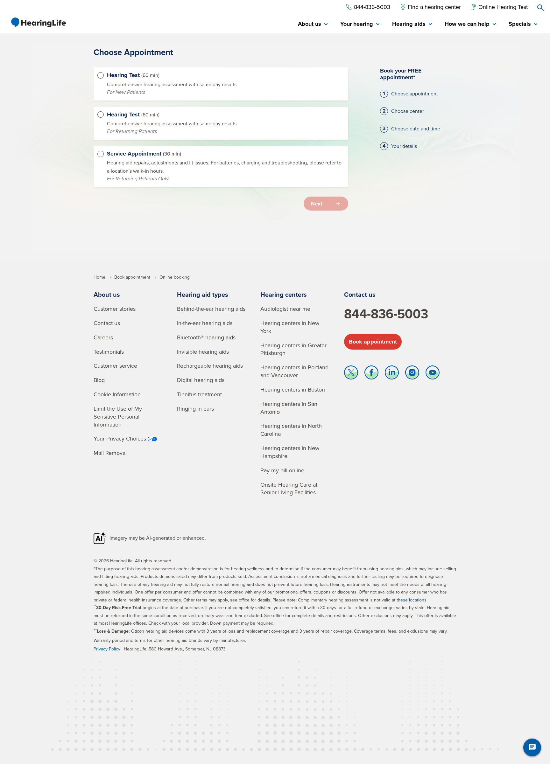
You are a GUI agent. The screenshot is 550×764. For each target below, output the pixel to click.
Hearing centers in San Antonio (288, 408)
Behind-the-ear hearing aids (211, 309)
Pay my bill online (282, 470)
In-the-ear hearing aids (204, 323)
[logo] (38, 22)
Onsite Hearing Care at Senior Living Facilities (288, 489)
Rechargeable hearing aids (210, 366)
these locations (412, 600)
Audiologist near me (285, 309)
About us (107, 294)
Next (316, 203)
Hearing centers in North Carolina (291, 430)
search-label (540, 7)
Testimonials (109, 352)
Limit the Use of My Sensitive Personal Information (118, 416)
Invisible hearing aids (203, 352)
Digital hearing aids (200, 380)
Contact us (107, 323)
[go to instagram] (412, 374)
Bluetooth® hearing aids (206, 337)
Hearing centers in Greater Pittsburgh (293, 349)
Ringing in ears (195, 409)
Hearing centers (283, 294)
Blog (99, 380)
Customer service (115, 366)
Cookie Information (117, 394)
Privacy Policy (107, 649)
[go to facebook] (371, 374)
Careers (103, 337)
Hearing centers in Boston (292, 389)
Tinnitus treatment (199, 394)
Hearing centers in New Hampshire (289, 452)
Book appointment (373, 341)
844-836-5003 (386, 313)
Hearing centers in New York (289, 327)
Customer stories (115, 309)
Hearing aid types (202, 294)
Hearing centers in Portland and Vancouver (294, 371)
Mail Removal (110, 453)
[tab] (313, 24)
